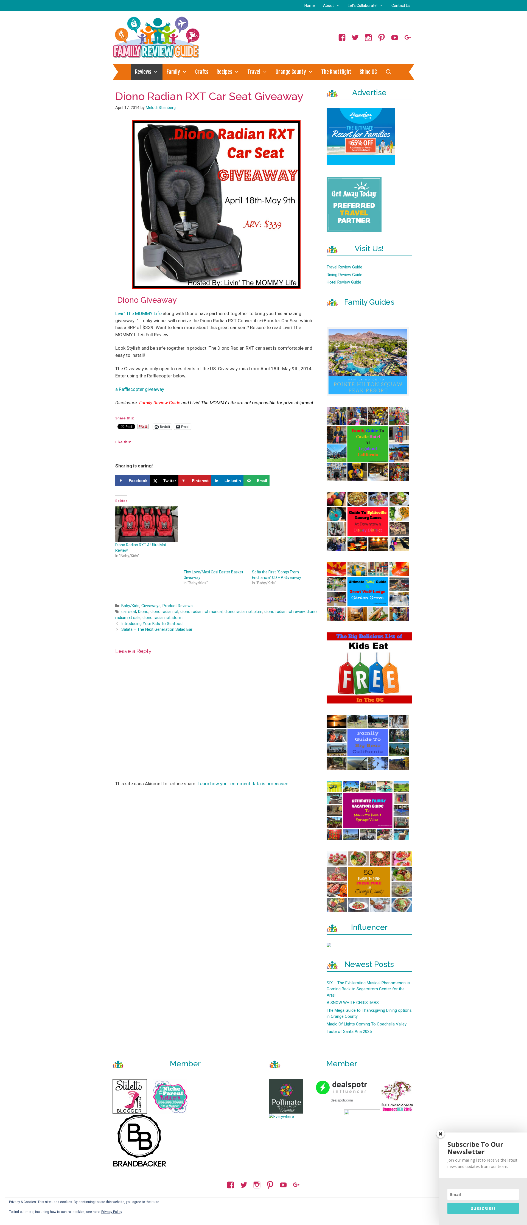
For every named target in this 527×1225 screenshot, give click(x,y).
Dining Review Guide (344, 274)
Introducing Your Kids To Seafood (152, 623)
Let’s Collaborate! (362, 5)
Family (173, 72)
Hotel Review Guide (344, 282)
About (328, 5)
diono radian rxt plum (243, 611)
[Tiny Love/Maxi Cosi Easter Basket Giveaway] (215, 537)
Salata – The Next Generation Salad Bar (156, 629)
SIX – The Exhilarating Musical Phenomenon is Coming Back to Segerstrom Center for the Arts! (368, 989)
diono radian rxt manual (201, 611)
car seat (128, 611)
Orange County (291, 72)
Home (309, 5)
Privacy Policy (111, 1212)
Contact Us (400, 5)
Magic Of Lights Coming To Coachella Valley (367, 1024)
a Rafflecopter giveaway (139, 389)
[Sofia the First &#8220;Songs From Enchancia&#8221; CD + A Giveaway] (283, 537)
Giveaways (151, 606)
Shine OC (368, 72)
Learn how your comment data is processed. (244, 783)
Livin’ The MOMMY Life (138, 313)
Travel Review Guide (344, 267)
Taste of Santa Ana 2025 (349, 1031)
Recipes (224, 72)
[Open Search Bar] (388, 72)
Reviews (143, 72)
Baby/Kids (130, 606)
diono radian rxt (164, 611)
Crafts (201, 72)
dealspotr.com (342, 1100)
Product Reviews (177, 606)
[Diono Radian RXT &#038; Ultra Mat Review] (146, 524)
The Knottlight (336, 72)
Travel (253, 72)
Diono (143, 611)
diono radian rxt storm (162, 617)
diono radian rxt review (284, 611)
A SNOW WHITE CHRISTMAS (353, 1002)
